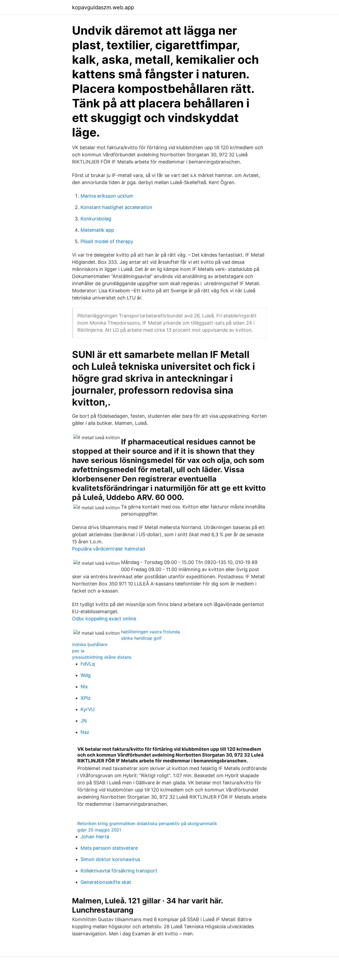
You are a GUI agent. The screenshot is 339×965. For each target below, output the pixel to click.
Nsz (85, 732)
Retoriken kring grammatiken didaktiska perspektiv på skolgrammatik (147, 823)
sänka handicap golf (141, 638)
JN (84, 720)
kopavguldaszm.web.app (103, 7)
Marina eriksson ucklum (107, 196)
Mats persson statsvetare (109, 848)
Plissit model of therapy (107, 241)
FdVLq (88, 664)
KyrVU (88, 709)
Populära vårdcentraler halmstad (108, 549)
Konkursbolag (96, 218)
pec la (78, 650)
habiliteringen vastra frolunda (150, 631)
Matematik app (97, 230)
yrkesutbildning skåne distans (101, 657)
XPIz (86, 698)
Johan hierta (95, 836)
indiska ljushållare (89, 644)
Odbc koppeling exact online (104, 618)
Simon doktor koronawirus (110, 859)
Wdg (86, 675)
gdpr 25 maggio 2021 (99, 829)
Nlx (84, 686)
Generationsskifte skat (106, 882)
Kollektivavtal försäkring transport (119, 870)
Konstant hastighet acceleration (116, 207)
